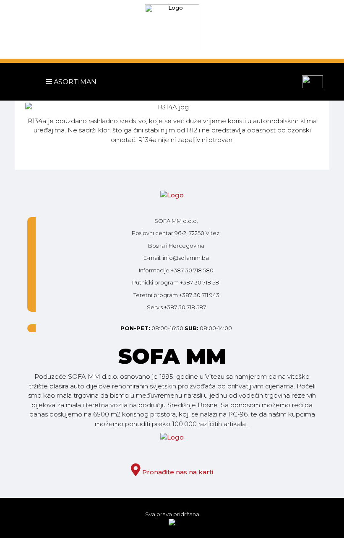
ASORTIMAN (59, 82)
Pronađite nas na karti (177, 472)
